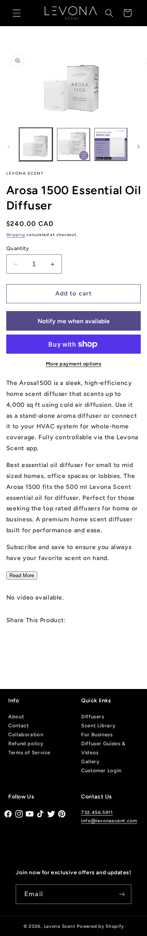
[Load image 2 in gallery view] (73, 144)
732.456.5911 (97, 812)
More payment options (74, 364)
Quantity (17, 248)
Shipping (15, 234)
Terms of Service (29, 752)
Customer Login (101, 770)
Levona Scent (60, 926)
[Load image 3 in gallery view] (110, 144)
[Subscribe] (122, 894)
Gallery (90, 761)
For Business (97, 734)
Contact (18, 725)
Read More (21, 575)
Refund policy (25, 743)
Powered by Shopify (100, 926)
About (16, 716)
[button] (16, 13)
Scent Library (98, 725)
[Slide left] (8, 146)
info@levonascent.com (109, 820)
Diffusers (92, 716)
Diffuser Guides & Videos (103, 748)
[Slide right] (138, 146)
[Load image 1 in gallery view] (36, 144)
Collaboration (25, 734)
